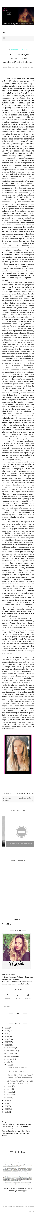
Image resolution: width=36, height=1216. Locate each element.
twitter (18, 998)
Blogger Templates (12, 1209)
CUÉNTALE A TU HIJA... (15, 1071)
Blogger (23, 1191)
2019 (7, 1036)
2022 (7, 1028)
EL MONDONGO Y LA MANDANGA (16, 843)
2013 (7, 1106)
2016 (7, 1045)
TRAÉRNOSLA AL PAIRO (16, 1068)
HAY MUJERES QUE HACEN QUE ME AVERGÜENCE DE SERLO (19, 1076)
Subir (31, 1212)
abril (8, 1089)
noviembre (11, 1051)
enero (9, 1097)
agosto (9, 1059)
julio (8, 1062)
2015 (7, 1100)
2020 (7, 1033)
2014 (7, 1103)
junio (9, 1065)
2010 (7, 1112)
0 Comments (8, 793)
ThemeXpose (20, 1206)
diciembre (11, 1048)
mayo (9, 1086)
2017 (7, 1042)
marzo (9, 1092)
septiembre (11, 1056)
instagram (28, 998)
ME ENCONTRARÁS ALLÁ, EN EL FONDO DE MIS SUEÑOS (19, 1082)
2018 (7, 1039)
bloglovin (7, 1006)
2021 (7, 1030)
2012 (7, 1109)
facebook (7, 998)
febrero (10, 1095)
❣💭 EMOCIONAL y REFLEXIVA (18, 49)
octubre (10, 1053)
